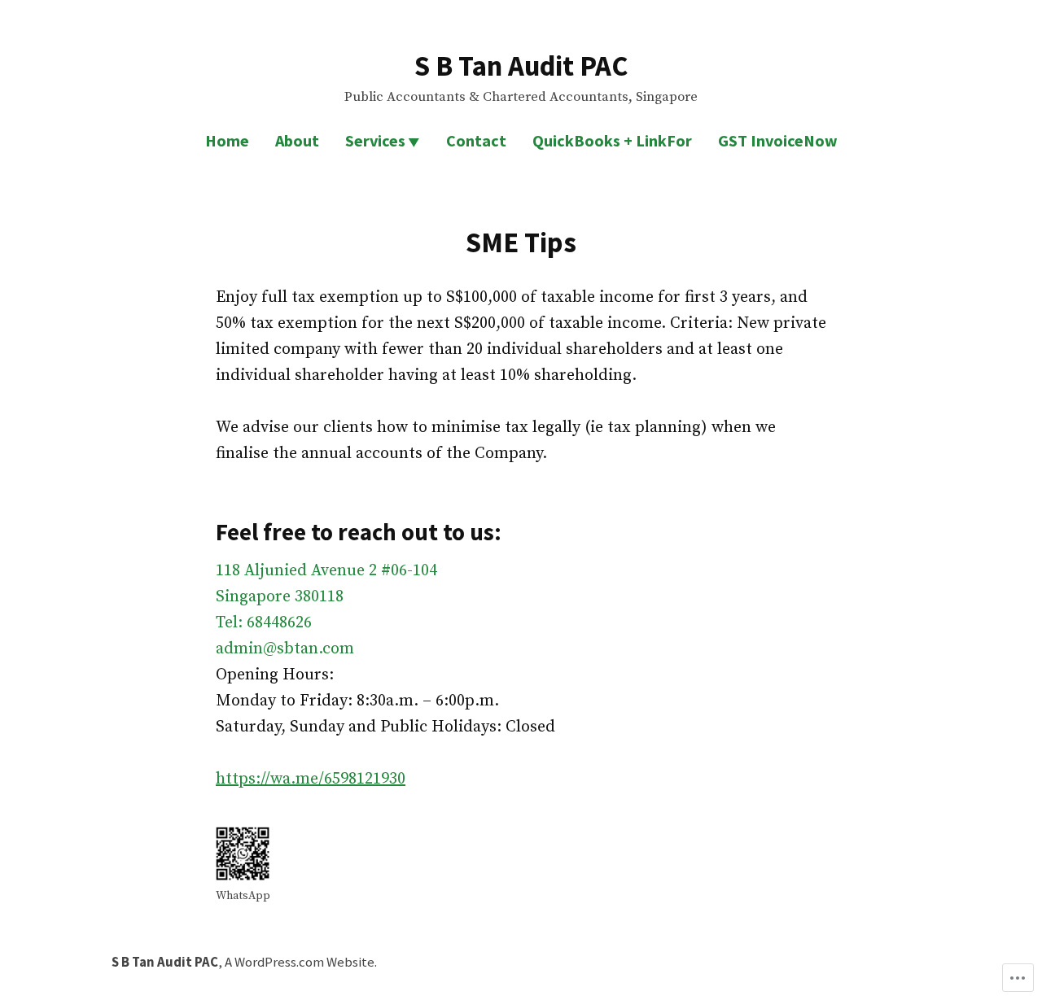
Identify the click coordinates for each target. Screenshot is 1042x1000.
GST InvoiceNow (778, 140)
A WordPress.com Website (299, 962)
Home (227, 140)
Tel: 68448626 (264, 623)
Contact (476, 140)
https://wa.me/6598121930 (310, 779)
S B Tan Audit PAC (521, 65)
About (297, 140)
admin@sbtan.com (285, 649)
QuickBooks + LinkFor (612, 140)
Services (375, 140)
